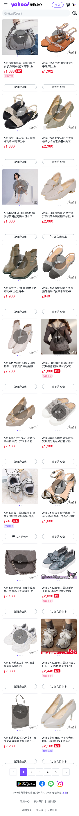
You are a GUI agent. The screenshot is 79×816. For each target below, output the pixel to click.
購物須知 (52, 801)
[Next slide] (35, 36)
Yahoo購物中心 (26, 4)
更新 (64, 792)
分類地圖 (52, 810)
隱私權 (39, 810)
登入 (57, 5)
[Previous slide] (4, 36)
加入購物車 (60, 236)
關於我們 (38, 801)
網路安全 (27, 810)
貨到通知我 (20, 87)
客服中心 (25, 801)
